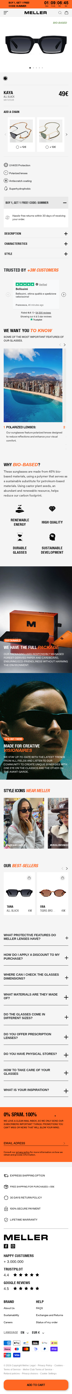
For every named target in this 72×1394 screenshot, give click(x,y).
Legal (33, 1365)
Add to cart (36, 1385)
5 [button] (42, 67)
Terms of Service (12, 1369)
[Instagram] (13, 1246)
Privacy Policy (45, 1365)
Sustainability (11, 1315)
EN (22, 1332)
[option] (36, 44)
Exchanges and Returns (49, 1315)
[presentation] (5, 134)
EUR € (36, 1332)
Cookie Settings (48, 1373)
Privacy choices (30, 1373)
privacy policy (23, 1152)
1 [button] (30, 68)
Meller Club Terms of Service (37, 1369)
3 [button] (36, 67)
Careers (8, 1322)
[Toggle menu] (6, 12)
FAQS (39, 1308)
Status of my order (47, 1322)
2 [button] (33, 67)
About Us (9, 1308)
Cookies (58, 1365)
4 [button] (39, 67)
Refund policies (12, 1373)
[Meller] (36, 12)
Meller (25, 1365)
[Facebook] (6, 1246)
